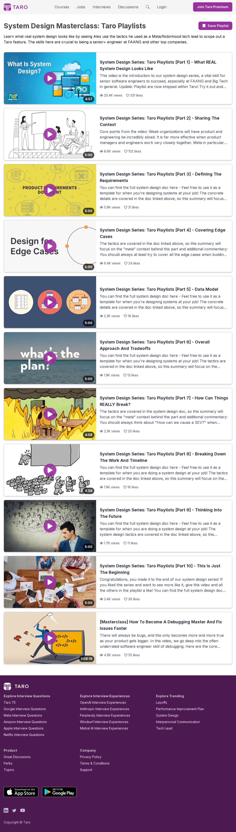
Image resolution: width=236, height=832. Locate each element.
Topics (9, 770)
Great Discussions (17, 757)
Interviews (102, 7)
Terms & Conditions (94, 763)
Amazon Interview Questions (25, 722)
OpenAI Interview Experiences (103, 702)
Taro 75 (10, 702)
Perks (8, 763)
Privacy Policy (90, 757)
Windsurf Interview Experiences (104, 722)
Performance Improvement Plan (180, 709)
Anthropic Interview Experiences (104, 709)
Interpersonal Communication (178, 722)
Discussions (128, 7)
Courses (62, 7)
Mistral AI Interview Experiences (104, 728)
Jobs (81, 7)
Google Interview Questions (25, 709)
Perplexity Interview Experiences (105, 715)
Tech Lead (164, 728)
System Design (167, 715)
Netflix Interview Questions (24, 735)
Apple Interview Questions (24, 728)
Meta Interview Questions (23, 715)
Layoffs (161, 702)
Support (86, 770)
